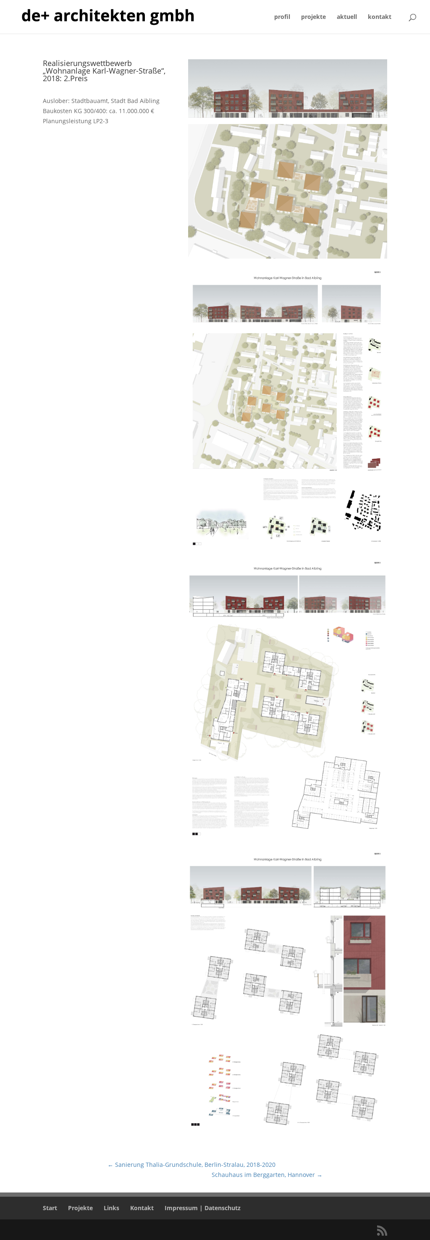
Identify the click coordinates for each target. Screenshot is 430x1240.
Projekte (80, 1208)
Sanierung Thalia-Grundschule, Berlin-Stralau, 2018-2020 (191, 1165)
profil (282, 17)
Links (111, 1208)
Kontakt (142, 1208)
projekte (313, 17)
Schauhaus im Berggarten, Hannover (267, 1175)
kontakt (379, 17)
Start (50, 1208)
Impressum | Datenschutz (203, 1208)
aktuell (347, 17)
